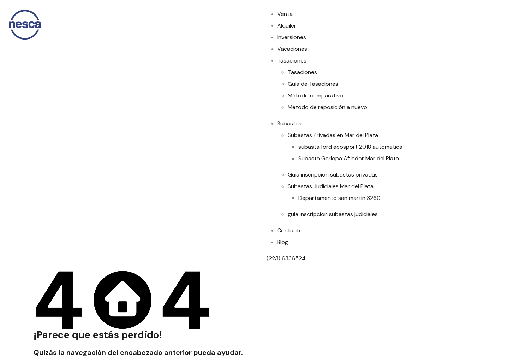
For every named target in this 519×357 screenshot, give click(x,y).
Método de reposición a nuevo (327, 107)
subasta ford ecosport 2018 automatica (350, 146)
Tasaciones (291, 60)
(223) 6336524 (287, 258)
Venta (285, 14)
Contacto (290, 230)
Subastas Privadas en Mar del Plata (333, 135)
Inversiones (291, 37)
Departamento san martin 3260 (339, 198)
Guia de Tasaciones (313, 84)
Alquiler (286, 25)
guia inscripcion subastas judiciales (333, 214)
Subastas (289, 123)
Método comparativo (315, 95)
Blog (282, 242)
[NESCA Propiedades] (25, 24)
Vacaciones (292, 49)
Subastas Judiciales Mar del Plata (331, 186)
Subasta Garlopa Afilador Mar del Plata (348, 158)
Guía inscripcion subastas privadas (333, 174)
